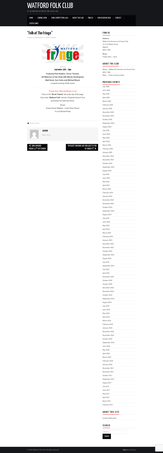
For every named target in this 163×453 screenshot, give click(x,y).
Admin (54, 37)
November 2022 (108, 247)
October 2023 (107, 207)
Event (32, 123)
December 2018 (108, 331)
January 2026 (107, 108)
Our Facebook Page (104, 18)
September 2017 (108, 379)
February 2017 (108, 405)
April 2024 (106, 185)
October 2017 (107, 375)
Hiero (125, 450)
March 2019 (107, 320)
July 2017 (106, 386)
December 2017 (108, 368)
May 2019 (106, 313)
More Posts (46, 135)
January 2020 (107, 284)
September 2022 (108, 255)
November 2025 (108, 116)
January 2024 (107, 196)
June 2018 (106, 346)
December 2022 (108, 244)
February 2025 (108, 149)
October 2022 (107, 251)
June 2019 (106, 309)
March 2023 (107, 233)
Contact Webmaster (110, 418)
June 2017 (106, 390)
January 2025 (107, 152)
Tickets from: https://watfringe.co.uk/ (63, 91)
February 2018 (108, 361)
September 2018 (108, 342)
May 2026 (106, 94)
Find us (90, 18)
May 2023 (106, 225)
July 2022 (106, 262)
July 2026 (106, 86)
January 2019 (107, 328)
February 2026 (108, 105)
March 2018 (107, 357)
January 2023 (107, 240)
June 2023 (106, 222)
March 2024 (107, 189)
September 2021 (108, 266)
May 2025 (106, 138)
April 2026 (106, 97)
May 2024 (106, 182)
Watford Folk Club (50, 6)
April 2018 (106, 353)
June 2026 (106, 90)
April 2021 (106, 273)
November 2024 (108, 160)
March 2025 (107, 145)
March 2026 (107, 101)
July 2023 (106, 218)
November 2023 (108, 203)
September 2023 (108, 211)
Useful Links (33, 23)
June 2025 (106, 134)
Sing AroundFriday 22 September (37, 147)
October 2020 (107, 280)
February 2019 (108, 324)
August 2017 (107, 383)
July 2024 (106, 174)
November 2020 (108, 277)
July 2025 (106, 130)
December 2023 (108, 200)
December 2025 (108, 112)
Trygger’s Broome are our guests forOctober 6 (82, 147)
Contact (118, 18)
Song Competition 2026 (59, 18)
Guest (37, 123)
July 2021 (106, 269)
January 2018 (107, 364)
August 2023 (107, 214)
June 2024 (106, 178)
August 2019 (107, 302)
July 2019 (106, 306)
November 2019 (108, 291)
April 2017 (106, 397)
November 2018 (108, 335)
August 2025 (107, 127)
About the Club (78, 18)
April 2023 (106, 229)
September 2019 (108, 299)
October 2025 (107, 119)
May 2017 (106, 394)
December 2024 (108, 156)
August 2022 (107, 258)
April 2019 (106, 317)
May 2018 (106, 350)
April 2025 (106, 141)
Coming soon (42, 18)
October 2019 (107, 295)
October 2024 (107, 163)
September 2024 (108, 167)
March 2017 (107, 401)
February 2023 (108, 236)
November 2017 (108, 372)
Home (31, 18)
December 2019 (108, 288)
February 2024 (108, 192)
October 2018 (107, 339)
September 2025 (108, 123)
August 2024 (107, 171)
